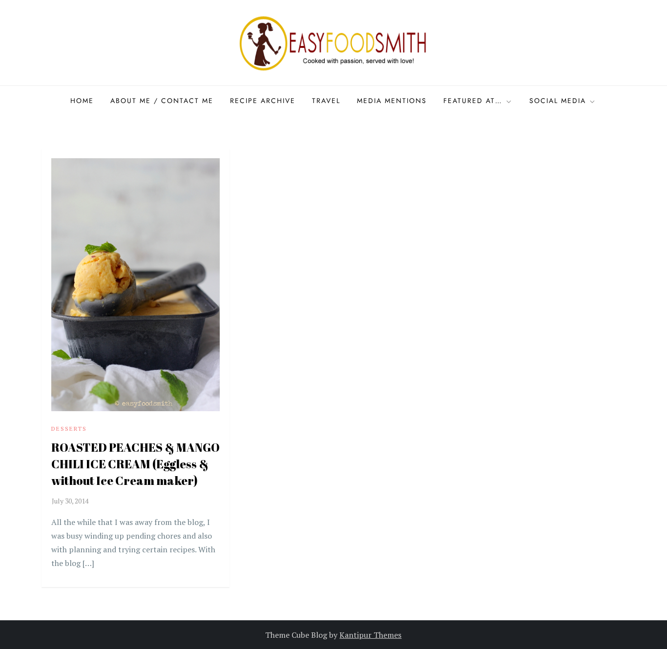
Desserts (69, 428)
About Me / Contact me (161, 100)
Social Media (557, 100)
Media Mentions (392, 100)
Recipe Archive (262, 100)
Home (82, 100)
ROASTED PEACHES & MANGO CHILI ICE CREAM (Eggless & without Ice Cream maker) (135, 464)
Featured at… (472, 100)
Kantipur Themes (370, 634)
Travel (326, 100)
